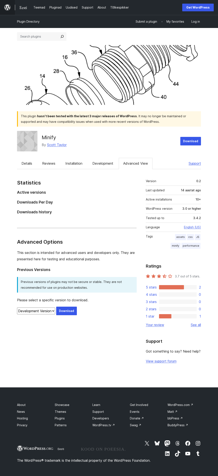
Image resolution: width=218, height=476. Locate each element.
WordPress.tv (103, 425)
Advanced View (135, 163)
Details (27, 163)
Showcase (62, 405)
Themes (60, 411)
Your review (155, 325)
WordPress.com (180, 405)
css (190, 237)
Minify (49, 137)
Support (195, 163)
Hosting (22, 418)
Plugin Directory (28, 21)
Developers (100, 418)
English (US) (192, 227)
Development (102, 163)
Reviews (48, 163)
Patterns (61, 425)
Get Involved (139, 405)
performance (191, 245)
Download (190, 141)
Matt (173, 411)
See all (196, 325)
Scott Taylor (57, 145)
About (21, 405)
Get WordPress (198, 7)
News (21, 411)
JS (197, 237)
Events (134, 411)
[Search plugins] (62, 36)
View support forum (161, 361)
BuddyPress (178, 425)
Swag (135, 425)
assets (180, 237)
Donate (137, 418)
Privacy (22, 425)
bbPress (175, 418)
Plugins (60, 418)
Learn (96, 405)
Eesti (61, 449)
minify (175, 245)
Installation (73, 163)
